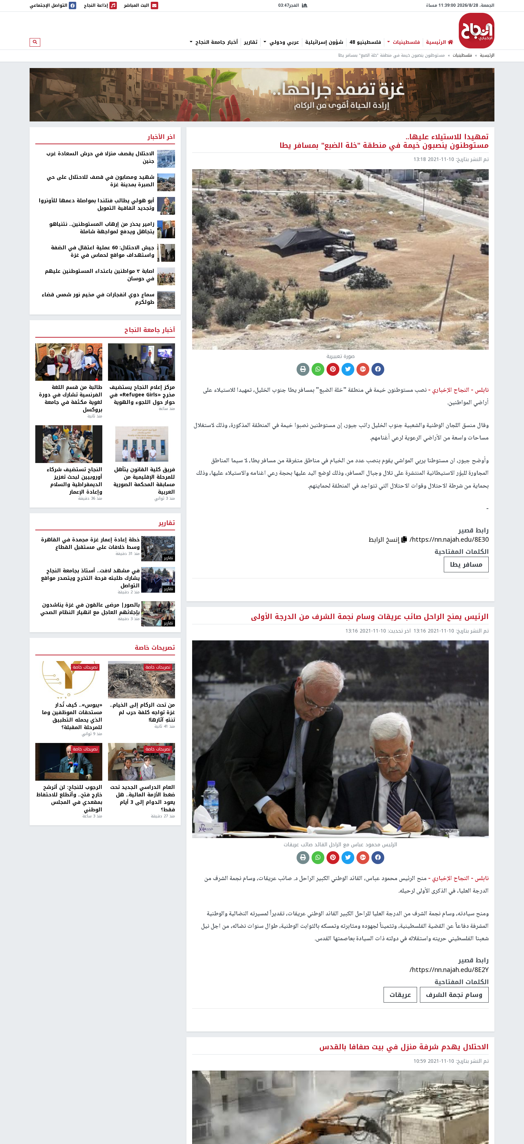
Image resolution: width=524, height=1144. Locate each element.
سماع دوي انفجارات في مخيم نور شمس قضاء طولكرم (98, 298)
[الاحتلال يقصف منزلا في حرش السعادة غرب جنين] (166, 158)
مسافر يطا (466, 564)
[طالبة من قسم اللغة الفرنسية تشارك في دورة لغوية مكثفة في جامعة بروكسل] (68, 362)
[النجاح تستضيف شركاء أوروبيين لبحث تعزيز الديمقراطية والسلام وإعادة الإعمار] (68, 444)
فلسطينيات (405, 42)
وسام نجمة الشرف (454, 995)
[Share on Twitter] (347, 369)
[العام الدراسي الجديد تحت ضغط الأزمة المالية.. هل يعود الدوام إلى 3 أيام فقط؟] (141, 762)
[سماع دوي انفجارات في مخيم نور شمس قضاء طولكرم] (166, 300)
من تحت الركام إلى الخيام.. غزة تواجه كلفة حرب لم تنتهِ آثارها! (142, 712)
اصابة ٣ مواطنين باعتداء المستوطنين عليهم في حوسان (99, 274)
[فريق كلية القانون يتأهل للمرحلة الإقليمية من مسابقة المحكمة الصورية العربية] (141, 444)
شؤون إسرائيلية (324, 42)
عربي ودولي (283, 42)
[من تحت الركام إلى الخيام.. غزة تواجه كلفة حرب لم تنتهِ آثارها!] (141, 680)
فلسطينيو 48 (365, 42)
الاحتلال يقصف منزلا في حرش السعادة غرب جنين (100, 157)
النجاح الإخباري (476, 30)
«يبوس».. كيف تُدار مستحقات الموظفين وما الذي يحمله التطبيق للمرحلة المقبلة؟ (72, 716)
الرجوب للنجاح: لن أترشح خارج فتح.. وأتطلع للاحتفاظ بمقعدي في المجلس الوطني (69, 798)
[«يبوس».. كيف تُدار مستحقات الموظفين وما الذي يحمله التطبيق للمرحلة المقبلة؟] (68, 680)
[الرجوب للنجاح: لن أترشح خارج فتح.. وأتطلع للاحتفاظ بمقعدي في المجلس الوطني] (68, 762)
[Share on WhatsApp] (318, 369)
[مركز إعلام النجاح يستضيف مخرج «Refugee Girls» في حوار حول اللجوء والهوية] (141, 362)
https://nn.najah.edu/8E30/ (449, 539)
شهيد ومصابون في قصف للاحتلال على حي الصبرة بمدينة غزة (100, 180)
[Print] (303, 369)
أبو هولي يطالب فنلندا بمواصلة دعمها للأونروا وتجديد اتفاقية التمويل (96, 204)
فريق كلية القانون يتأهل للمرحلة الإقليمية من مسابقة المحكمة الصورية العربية (144, 481)
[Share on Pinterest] (333, 369)
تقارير (250, 42)
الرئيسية (487, 55)
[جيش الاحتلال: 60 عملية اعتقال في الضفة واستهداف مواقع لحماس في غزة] (166, 253)
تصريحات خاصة (155, 648)
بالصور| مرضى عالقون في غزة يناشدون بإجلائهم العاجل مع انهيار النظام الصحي (90, 608)
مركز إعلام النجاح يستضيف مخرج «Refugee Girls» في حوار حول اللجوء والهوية (142, 395)
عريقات (400, 995)
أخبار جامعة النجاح (216, 42)
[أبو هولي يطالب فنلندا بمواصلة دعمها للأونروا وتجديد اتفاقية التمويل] (166, 205)
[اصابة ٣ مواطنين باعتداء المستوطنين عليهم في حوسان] (166, 276)
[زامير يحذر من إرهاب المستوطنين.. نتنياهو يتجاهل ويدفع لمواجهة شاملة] (166, 229)
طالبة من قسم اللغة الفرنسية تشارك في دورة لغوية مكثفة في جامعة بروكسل (70, 399)
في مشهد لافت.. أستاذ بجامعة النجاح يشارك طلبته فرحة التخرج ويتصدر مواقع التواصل (90, 578)
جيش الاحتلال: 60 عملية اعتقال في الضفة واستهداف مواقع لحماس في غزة (102, 251)
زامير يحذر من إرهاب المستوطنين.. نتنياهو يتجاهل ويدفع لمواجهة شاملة (101, 227)
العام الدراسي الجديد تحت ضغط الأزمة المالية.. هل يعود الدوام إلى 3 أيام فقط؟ (142, 798)
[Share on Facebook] (377, 369)
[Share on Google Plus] (362, 369)
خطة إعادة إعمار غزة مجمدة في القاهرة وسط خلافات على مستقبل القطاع (90, 543)
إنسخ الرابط (385, 539)
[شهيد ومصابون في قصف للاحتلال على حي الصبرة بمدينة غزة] (166, 182)
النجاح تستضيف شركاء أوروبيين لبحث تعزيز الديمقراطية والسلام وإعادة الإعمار (74, 481)
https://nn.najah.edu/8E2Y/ (449, 969)
